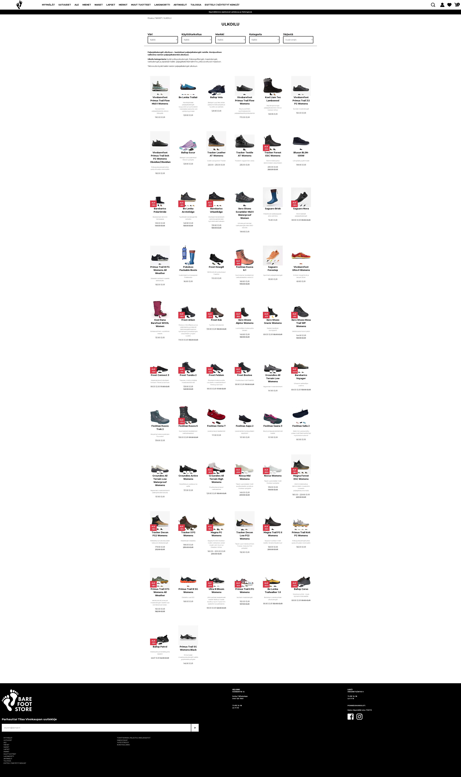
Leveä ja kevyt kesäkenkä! (216, 431)
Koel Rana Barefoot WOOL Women (160, 323)
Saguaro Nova (301, 208)
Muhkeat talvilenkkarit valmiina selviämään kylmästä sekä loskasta (216, 219)
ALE (77, 4)
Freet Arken (188, 320)
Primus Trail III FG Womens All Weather (160, 270)
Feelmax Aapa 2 (244, 426)
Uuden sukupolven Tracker (216, 161)
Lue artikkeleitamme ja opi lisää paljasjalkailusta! (230, 12)
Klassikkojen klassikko (188, 541)
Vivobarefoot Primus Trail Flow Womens (244, 100)
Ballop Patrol (160, 646)
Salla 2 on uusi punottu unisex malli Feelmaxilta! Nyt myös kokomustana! (301, 433)
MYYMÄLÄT (48, 4)
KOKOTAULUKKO (123, 745)
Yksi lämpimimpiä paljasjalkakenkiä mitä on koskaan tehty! (273, 108)
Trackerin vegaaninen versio (244, 161)
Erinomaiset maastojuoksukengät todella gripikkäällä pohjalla (188, 657)
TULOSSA (196, 4)
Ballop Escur (188, 152)
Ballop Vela (216, 97)
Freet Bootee (244, 375)
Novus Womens (273, 475)
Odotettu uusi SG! (188, 597)
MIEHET (86, 4)
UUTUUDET (64, 4)
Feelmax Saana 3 (273, 426)
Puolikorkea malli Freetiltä (245, 380)
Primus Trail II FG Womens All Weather (160, 592)
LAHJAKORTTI (162, 4)
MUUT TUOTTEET (141, 4)
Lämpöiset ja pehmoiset (301, 161)
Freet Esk (216, 320)
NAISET (99, 4)
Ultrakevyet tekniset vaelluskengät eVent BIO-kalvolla (244, 225)
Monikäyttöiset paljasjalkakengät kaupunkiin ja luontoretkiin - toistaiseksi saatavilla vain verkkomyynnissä (188, 107)
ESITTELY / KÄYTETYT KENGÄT (222, 4)
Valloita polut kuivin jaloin (301, 331)
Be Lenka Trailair (188, 97)
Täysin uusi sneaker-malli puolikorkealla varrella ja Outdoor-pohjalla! (244, 486)
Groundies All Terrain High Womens (216, 478)
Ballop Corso (301, 589)
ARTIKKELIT (180, 4)
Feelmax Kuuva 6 (188, 426)
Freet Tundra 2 (188, 375)
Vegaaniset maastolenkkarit (272, 386)
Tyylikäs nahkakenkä (216, 325)
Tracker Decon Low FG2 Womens (244, 535)
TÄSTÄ (369, 710)
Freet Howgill (216, 267)
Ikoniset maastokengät (301, 109)
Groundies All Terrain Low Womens (272, 378)
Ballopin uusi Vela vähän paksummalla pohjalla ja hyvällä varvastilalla (216, 105)
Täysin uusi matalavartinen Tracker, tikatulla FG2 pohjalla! (244, 546)
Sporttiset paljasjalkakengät (272, 275)
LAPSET (110, 4)
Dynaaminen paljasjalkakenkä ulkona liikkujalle (160, 111)
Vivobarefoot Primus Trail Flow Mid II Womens (160, 100)
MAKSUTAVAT (122, 740)
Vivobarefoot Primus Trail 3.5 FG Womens (301, 100)
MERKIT (123, 4)
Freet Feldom (216, 375)
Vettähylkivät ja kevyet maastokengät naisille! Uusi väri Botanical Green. (160, 603)
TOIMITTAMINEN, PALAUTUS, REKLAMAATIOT (133, 738)
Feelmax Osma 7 (216, 426)
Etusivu (151, 18)
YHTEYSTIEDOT (123, 742)
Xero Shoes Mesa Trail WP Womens (301, 323)
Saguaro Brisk (273, 208)
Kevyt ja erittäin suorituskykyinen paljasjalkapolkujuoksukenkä (245, 111)
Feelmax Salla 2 (301, 426)
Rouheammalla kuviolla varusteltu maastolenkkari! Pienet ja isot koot (216, 382)
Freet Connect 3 (160, 375)
